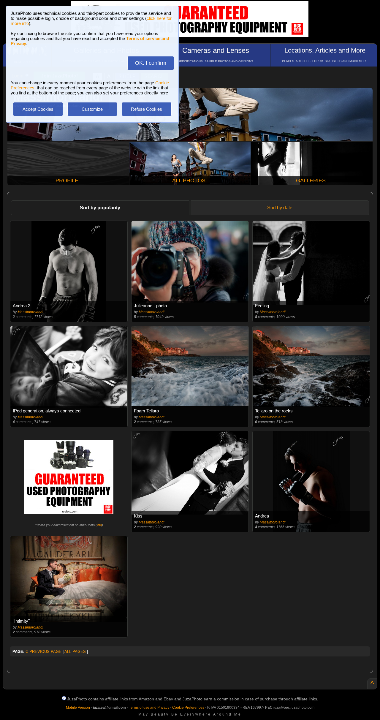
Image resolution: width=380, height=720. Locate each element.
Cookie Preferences (188, 707)
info (99, 525)
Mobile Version (78, 707)
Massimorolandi (30, 312)
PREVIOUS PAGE (43, 651)
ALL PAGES (75, 651)
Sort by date (279, 207)
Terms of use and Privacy (149, 707)
